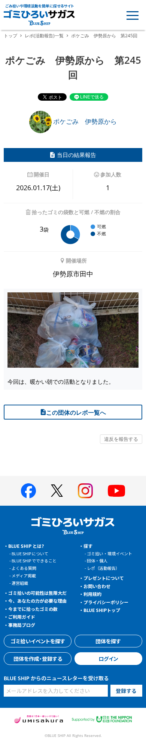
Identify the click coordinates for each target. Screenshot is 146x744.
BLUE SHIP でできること (34, 561)
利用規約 (92, 594)
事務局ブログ (21, 625)
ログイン (108, 658)
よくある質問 (24, 568)
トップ (10, 35)
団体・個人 (97, 561)
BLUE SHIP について (30, 553)
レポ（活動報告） (103, 568)
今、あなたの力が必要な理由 (37, 600)
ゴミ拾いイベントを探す (37, 641)
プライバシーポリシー (105, 602)
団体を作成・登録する (37, 658)
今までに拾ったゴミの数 (33, 609)
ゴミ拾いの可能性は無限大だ (37, 593)
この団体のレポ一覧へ (76, 412)
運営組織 (20, 583)
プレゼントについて (103, 578)
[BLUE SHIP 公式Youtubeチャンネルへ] (116, 491)
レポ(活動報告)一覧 (44, 35)
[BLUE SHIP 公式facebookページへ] (28, 490)
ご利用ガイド (21, 616)
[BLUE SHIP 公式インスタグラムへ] (85, 490)
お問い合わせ (96, 586)
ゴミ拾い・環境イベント (109, 553)
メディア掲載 (24, 575)
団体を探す (108, 641)
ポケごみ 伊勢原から (84, 121)
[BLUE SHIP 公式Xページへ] (57, 490)
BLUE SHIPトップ (101, 610)
